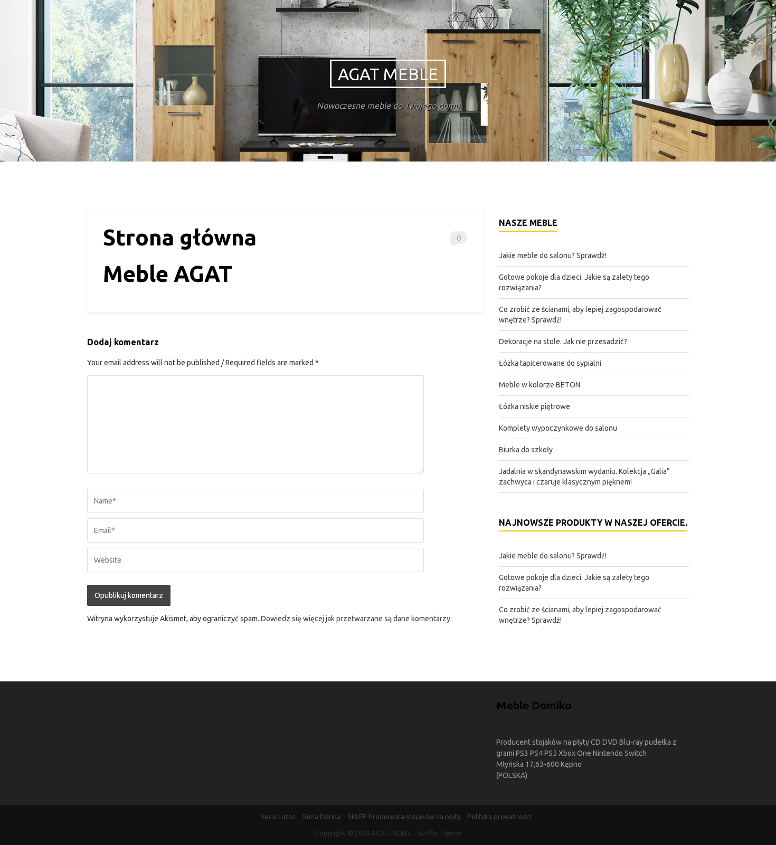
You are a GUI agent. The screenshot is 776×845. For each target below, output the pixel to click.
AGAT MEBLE (388, 73)
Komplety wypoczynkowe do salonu (558, 428)
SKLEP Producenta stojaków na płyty (403, 816)
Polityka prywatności (499, 816)
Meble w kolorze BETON (539, 385)
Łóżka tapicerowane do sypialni (550, 363)
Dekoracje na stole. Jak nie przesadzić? (563, 341)
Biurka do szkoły (526, 449)
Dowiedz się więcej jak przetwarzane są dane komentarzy (355, 618)
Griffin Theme (440, 833)
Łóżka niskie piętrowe (534, 406)
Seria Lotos (278, 816)
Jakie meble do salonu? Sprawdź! (553, 255)
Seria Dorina (321, 816)
